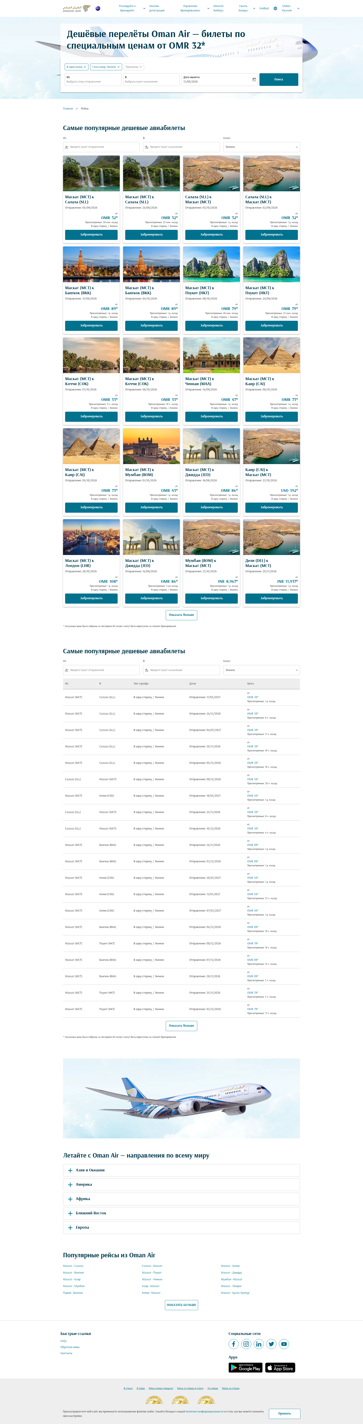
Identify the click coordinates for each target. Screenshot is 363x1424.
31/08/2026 (190, 81)
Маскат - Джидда (231, 1272)
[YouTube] (284, 1344)
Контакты (66, 1353)
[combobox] (93, 82)
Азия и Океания (90, 1170)
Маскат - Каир (71, 1279)
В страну (128, 1388)
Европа (82, 1227)
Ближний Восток (91, 1213)
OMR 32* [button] (187, 46)
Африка (83, 1199)
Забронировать (91, 234)
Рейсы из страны (230, 1388)
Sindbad (264, 8)
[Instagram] (246, 1344)
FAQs (63, 1341)
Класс (226, 138)
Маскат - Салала (73, 1266)
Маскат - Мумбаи (73, 1286)
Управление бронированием (195, 8)
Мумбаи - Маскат (231, 1279)
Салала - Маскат (152, 1266)
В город (141, 1388)
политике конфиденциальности (204, 1411)
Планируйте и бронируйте (132, 8)
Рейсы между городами (161, 1388)
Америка (84, 1184)
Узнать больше (247, 8)
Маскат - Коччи (230, 1266)
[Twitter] (271, 1344)
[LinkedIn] (259, 1344)
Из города (213, 1388)
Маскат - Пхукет (152, 1272)
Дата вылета (191, 77)
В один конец (74, 67)
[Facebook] (234, 1344)
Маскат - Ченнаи (152, 1279)
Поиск (278, 79)
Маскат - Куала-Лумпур (235, 1293)
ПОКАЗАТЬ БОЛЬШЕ (181, 1305)
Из (68, 77)
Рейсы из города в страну (190, 1388)
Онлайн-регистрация (156, 8)
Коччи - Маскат (151, 1293)
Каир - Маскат (150, 1286)
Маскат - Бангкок (73, 1272)
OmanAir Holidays (218, 8)
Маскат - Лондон (231, 1286)
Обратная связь (69, 1347)
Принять (284, 1413)
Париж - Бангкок (73, 1293)
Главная (68, 108)
